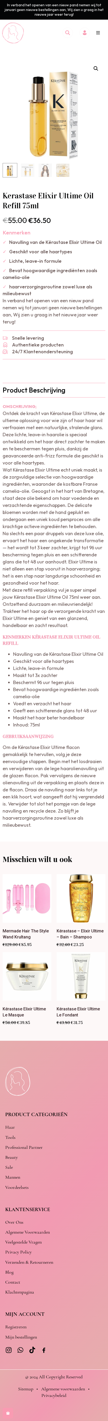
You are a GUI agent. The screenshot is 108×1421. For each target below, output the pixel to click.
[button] (98, 32)
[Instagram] (8, 1350)
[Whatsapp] (20, 1350)
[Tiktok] (32, 1350)
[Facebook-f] (44, 1350)
